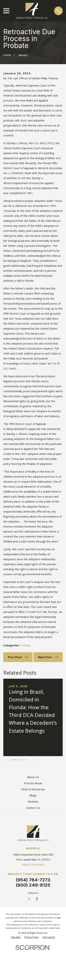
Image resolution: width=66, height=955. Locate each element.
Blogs (33, 795)
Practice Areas (33, 783)
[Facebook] (37, 899)
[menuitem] (16, 937)
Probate (25, 645)
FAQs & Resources (33, 789)
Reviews (33, 801)
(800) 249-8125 (33, 885)
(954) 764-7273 (33, 880)
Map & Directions (33, 864)
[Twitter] (29, 899)
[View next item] (34, 759)
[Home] (32, 11)
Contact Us (33, 808)
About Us (33, 777)
